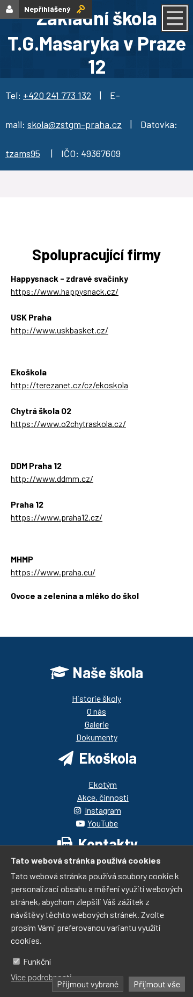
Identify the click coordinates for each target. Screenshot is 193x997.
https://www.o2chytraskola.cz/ (68, 423)
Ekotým (102, 784)
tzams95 (22, 153)
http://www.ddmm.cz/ (52, 478)
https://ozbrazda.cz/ (49, 608)
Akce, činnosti (103, 797)
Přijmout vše (156, 984)
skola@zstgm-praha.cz (74, 124)
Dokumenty (96, 737)
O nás (96, 711)
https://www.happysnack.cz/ (64, 291)
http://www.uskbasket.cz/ (59, 330)
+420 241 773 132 (57, 95)
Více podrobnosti (41, 977)
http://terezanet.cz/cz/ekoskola (69, 385)
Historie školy (96, 698)
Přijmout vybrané (87, 984)
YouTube (102, 823)
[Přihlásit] (81, 9)
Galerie (97, 724)
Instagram (103, 810)
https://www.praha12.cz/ (56, 517)
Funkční (37, 961)
